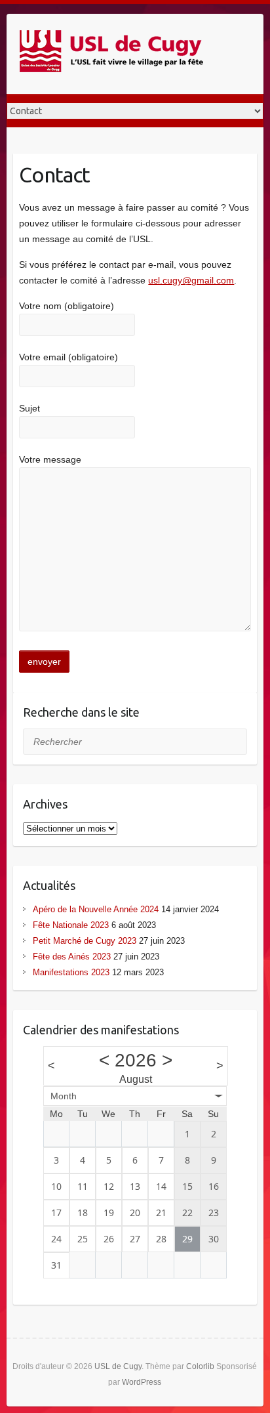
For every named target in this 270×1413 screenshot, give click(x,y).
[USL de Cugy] (111, 53)
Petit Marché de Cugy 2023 (84, 941)
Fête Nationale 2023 (71, 925)
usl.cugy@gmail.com (191, 280)
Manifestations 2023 (71, 972)
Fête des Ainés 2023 (72, 956)
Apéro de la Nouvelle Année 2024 (96, 909)
